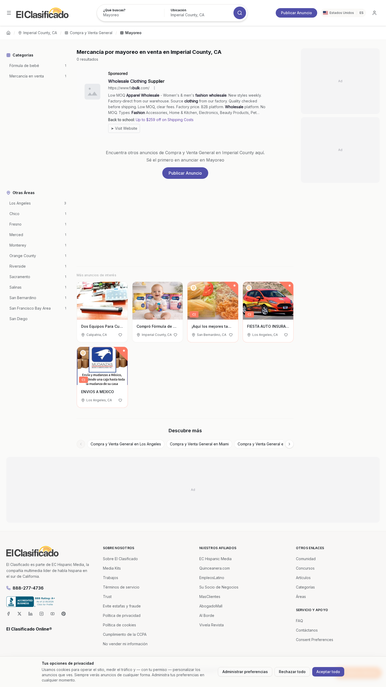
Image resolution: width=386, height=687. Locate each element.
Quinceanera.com (214, 568)
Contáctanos (307, 630)
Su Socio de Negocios (218, 587)
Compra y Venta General (91, 32)
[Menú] (9, 13)
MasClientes (209, 596)
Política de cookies (119, 625)
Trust (107, 596)
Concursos (305, 568)
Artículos (303, 577)
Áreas (301, 596)
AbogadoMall (210, 606)
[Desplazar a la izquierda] (81, 444)
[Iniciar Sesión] (374, 13)
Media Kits (112, 568)
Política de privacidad (121, 615)
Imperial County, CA (40, 32)
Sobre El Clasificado (120, 558)
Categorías (305, 587)
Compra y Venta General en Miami (199, 444)
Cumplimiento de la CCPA (125, 634)
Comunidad (306, 558)
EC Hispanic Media (215, 558)
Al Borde (206, 615)
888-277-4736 (28, 588)
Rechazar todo (292, 671)
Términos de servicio (121, 587)
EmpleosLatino (211, 577)
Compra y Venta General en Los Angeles (126, 444)
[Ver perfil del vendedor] (193, 288)
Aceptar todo (328, 671)
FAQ (299, 620)
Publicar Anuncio (296, 13)
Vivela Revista (211, 625)
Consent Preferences (314, 639)
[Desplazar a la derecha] (289, 444)
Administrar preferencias (245, 671)
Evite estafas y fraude (122, 606)
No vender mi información (125, 644)
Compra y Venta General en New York (271, 444)
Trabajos (110, 577)
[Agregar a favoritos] (120, 335)
